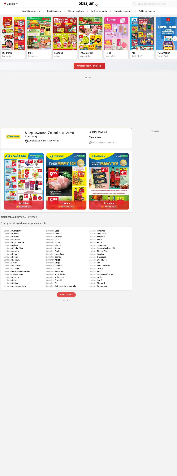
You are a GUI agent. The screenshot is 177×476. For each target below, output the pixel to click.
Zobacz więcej (66, 295)
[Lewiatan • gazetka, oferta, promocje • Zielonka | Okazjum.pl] (13, 136)
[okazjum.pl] (88, 4)
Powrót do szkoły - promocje (88, 66)
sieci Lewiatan (19, 217)
